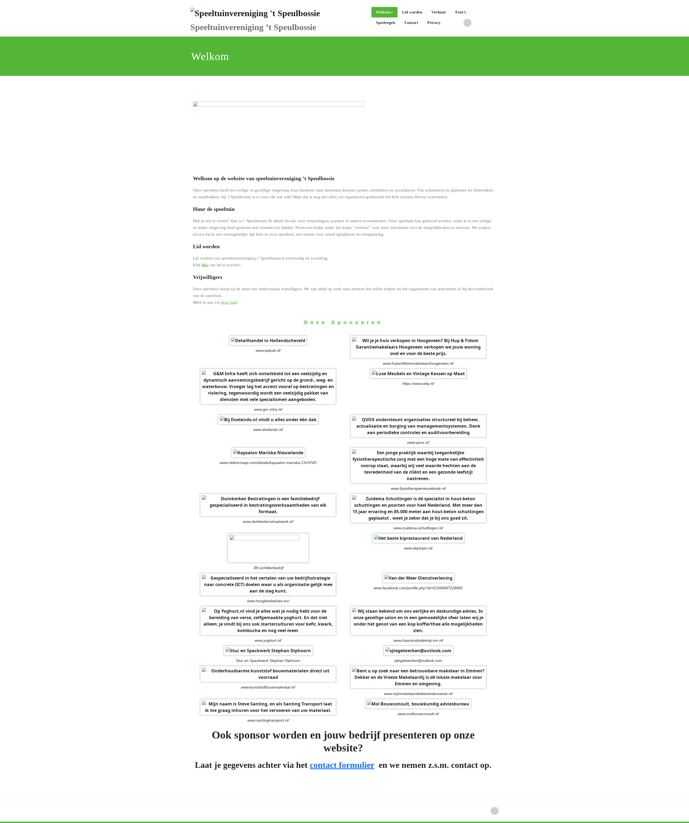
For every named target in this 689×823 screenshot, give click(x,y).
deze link (229, 302)
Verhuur (438, 12)
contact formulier (342, 765)
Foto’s (460, 12)
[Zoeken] (451, 23)
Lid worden (412, 12)
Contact (412, 23)
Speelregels (385, 23)
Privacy (434, 23)
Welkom (383, 12)
